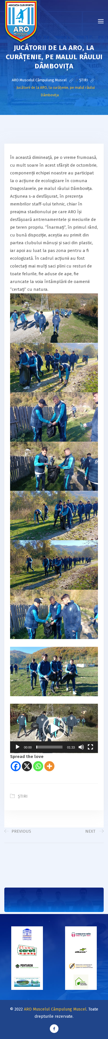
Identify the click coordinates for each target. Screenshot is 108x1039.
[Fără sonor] (81, 747)
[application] (54, 728)
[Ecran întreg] (90, 747)
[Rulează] (17, 747)
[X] (27, 766)
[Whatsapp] (38, 766)
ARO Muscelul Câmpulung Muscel (55, 1009)
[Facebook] (16, 766)
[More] (49, 766)
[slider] (49, 747)
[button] (54, 728)
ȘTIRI (23, 796)
